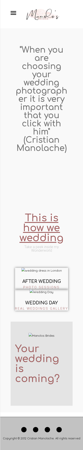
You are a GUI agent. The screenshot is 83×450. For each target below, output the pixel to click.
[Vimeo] (47, 431)
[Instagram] (59, 431)
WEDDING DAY (41, 302)
